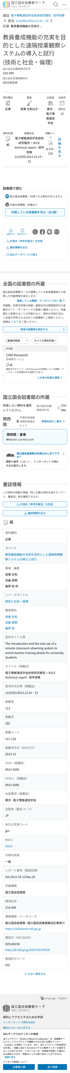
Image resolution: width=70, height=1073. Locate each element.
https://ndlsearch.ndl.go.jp (23, 928)
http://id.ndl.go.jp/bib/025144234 (27, 949)
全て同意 (52, 1067)
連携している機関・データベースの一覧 (39, 300)
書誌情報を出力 (18, 247)
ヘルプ (14, 321)
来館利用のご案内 (51, 421)
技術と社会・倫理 (16, 601)
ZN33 (8, 846)
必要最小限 (19, 1067)
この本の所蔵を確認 (48, 377)
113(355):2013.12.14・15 (32, 21)
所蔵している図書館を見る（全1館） (35, 212)
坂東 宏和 (11, 616)
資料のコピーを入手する (17, 1027)
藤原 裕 (10, 628)
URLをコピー (22, 234)
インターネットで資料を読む (19, 1022)
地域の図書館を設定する (34, 329)
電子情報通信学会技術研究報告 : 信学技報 (38, 15)
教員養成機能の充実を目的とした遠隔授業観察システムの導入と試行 (34, 556)
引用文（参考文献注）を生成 (26, 241)
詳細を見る (59, 147)
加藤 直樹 (11, 622)
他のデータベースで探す (24, 254)
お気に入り (10, 234)
